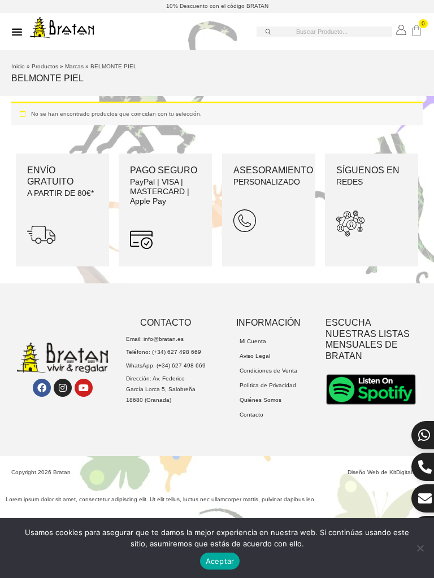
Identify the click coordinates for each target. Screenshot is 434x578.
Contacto (251, 414)
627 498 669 (184, 352)
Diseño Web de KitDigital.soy (385, 472)
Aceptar (220, 561)
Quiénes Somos (260, 400)
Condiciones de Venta (268, 370)
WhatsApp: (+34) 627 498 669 (166, 365)
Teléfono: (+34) (146, 352)
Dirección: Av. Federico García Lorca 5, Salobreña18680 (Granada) (161, 388)
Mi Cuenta (253, 341)
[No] (420, 548)
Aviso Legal (255, 356)
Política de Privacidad (268, 385)
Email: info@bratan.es (155, 339)
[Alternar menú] (17, 31)
